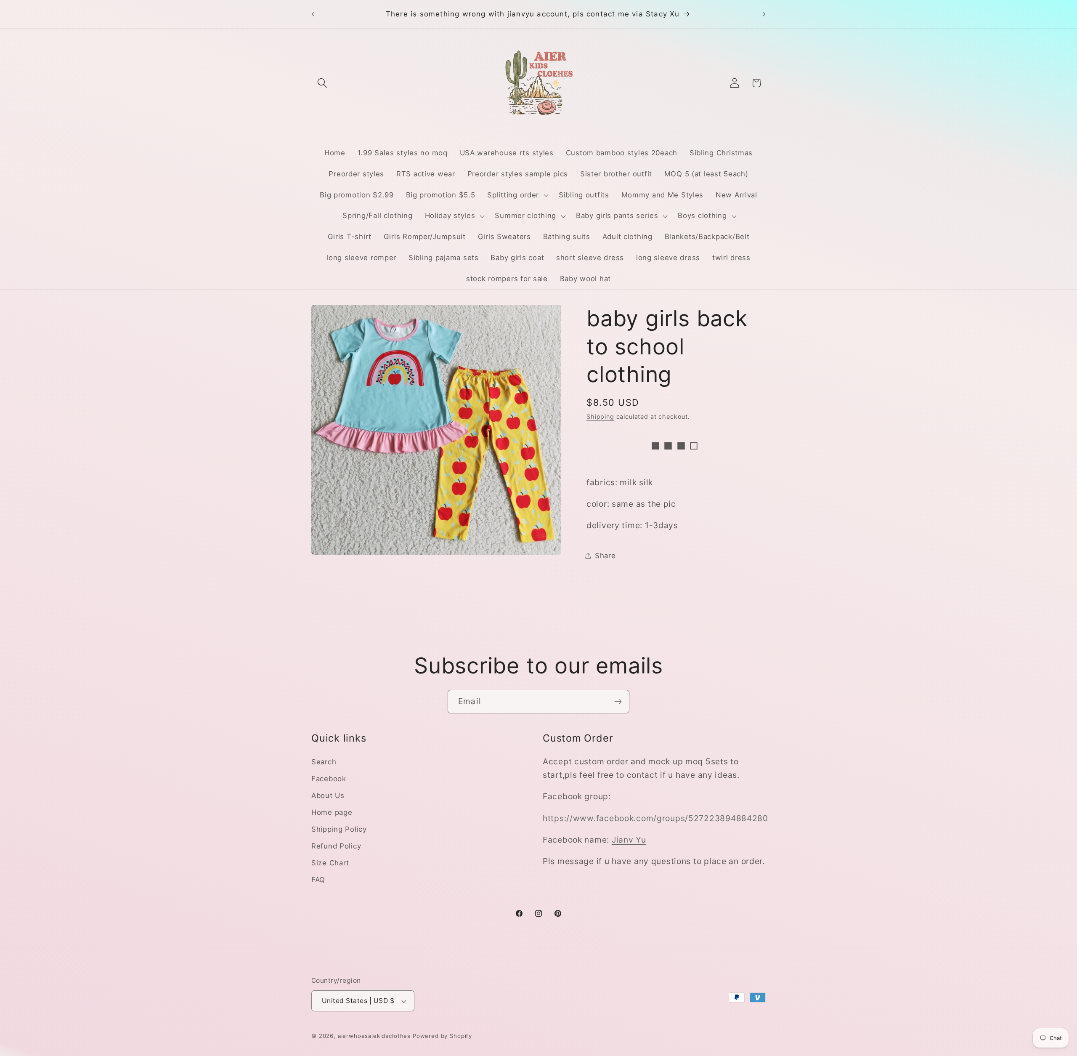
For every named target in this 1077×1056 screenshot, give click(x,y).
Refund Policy (336, 846)
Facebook (328, 778)
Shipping (600, 416)
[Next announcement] (764, 14)
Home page (331, 812)
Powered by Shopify (442, 1035)
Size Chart (330, 863)
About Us (328, 795)
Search (323, 762)
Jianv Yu (629, 840)
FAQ (318, 879)
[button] (322, 83)
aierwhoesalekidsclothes (374, 1035)
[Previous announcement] (313, 14)
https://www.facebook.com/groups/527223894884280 (655, 818)
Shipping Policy (339, 829)
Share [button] (605, 555)
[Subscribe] (618, 701)
